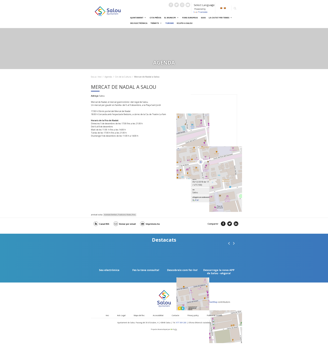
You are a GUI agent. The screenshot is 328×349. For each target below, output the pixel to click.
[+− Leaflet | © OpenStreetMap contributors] (214, 126)
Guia (203, 17)
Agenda (108, 76)
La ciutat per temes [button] (219, 17)
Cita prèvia (155, 17)
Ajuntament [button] (137, 17)
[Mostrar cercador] (235, 8)
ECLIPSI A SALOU (184, 23)
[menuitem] (221, 8)
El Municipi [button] (170, 17)
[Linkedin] (236, 223)
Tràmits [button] (155, 23)
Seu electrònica (138, 23)
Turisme (169, 23)
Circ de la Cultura (123, 76)
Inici (99, 76)
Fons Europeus (190, 17)
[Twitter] (229, 223)
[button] (229, 243)
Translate (202, 12)
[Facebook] (223, 223)
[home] (108, 10)
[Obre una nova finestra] (171, 5)
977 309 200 (181, 322)
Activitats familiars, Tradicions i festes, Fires (119, 215)
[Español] (225, 8)
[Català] (221, 8)
